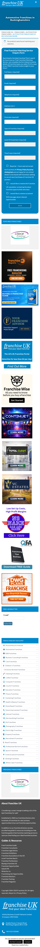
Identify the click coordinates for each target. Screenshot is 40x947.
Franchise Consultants (9, 848)
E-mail (6, 615)
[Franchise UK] (13, 3)
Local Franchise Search (9, 858)
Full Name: (11, 72)
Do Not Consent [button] (15, 942)
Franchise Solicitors (8, 876)
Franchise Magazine (9, 882)
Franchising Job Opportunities (12, 874)
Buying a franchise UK (9, 863)
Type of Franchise (14, 128)
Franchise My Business (10, 861)
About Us (12, 893)
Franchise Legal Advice (10, 850)
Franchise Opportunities (10, 866)
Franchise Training (8, 879)
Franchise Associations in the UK (13, 856)
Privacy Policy (22, 893)
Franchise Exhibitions (9, 853)
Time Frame (12, 153)
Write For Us (6, 871)
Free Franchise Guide (9, 845)
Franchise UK (7, 32)
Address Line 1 (9, 106)
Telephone (11, 95)
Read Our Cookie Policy (20, 945)
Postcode (11, 117)
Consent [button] (28, 942)
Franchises (19, 32)
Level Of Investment (15, 140)
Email (10, 83)
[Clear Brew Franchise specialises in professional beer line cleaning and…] (20, 237)
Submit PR (5, 869)
